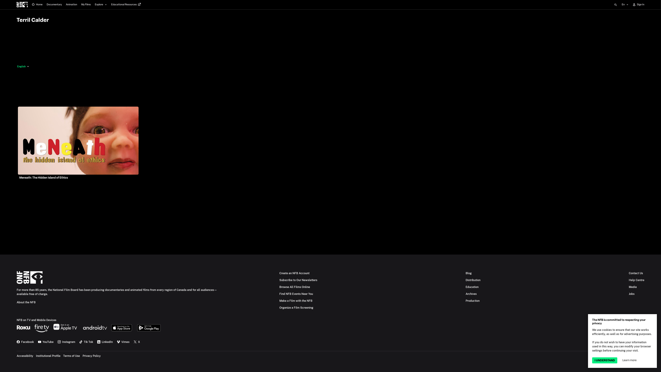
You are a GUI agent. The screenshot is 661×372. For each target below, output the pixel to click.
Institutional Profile (48, 356)
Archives (471, 294)
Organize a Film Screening (296, 307)
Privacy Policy (92, 356)
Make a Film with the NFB (295, 300)
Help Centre (636, 280)
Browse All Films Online (294, 287)
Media (633, 287)
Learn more (629, 360)
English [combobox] (21, 66)
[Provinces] (28, 66)
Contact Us (636, 273)
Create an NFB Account (294, 273)
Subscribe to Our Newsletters (298, 280)
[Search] (615, 5)
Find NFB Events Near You (296, 294)
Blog (469, 273)
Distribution (473, 280)
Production (473, 300)
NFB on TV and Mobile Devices (36, 320)
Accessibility (25, 356)
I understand (605, 360)
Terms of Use (71, 356)
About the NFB (26, 302)
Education (472, 287)
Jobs (631, 294)
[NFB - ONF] (22, 5)
